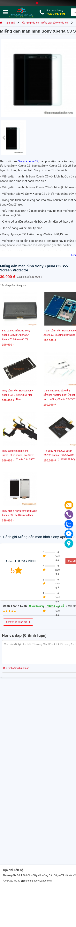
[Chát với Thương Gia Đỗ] (69, 533)
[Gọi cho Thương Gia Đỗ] (69, 514)
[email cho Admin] (69, 505)
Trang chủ (9, 22)
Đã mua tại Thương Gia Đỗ (47, 605)
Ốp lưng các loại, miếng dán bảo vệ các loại (45, 22)
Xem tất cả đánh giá (18, 622)
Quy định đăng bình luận (16, 668)
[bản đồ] (69, 543)
